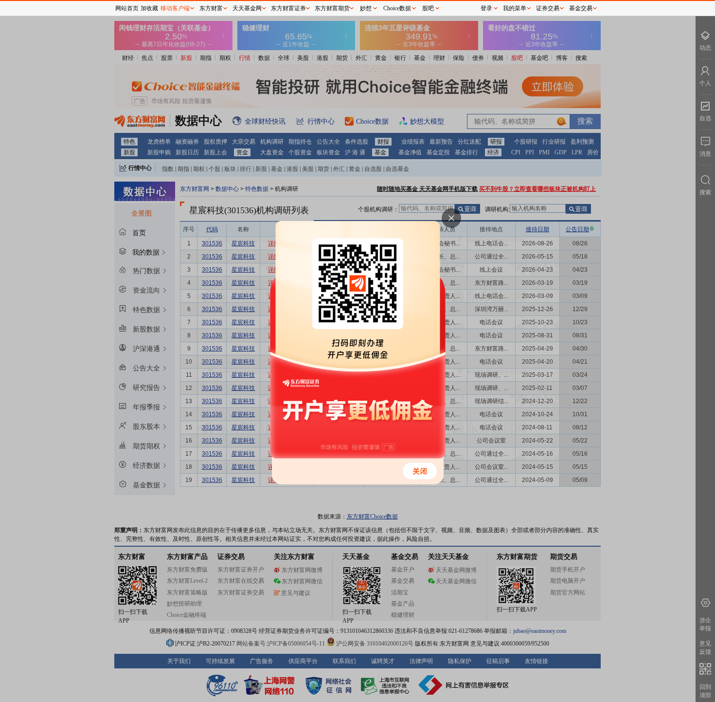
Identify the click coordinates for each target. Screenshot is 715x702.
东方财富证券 (288, 8)
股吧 (428, 8)
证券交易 (547, 8)
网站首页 (127, 8)
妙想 (366, 8)
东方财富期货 (332, 8)
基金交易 (580, 8)
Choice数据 (397, 8)
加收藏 (149, 8)
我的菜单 (514, 8)
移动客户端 (175, 8)
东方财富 (211, 8)
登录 (486, 8)
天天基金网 (247, 8)
